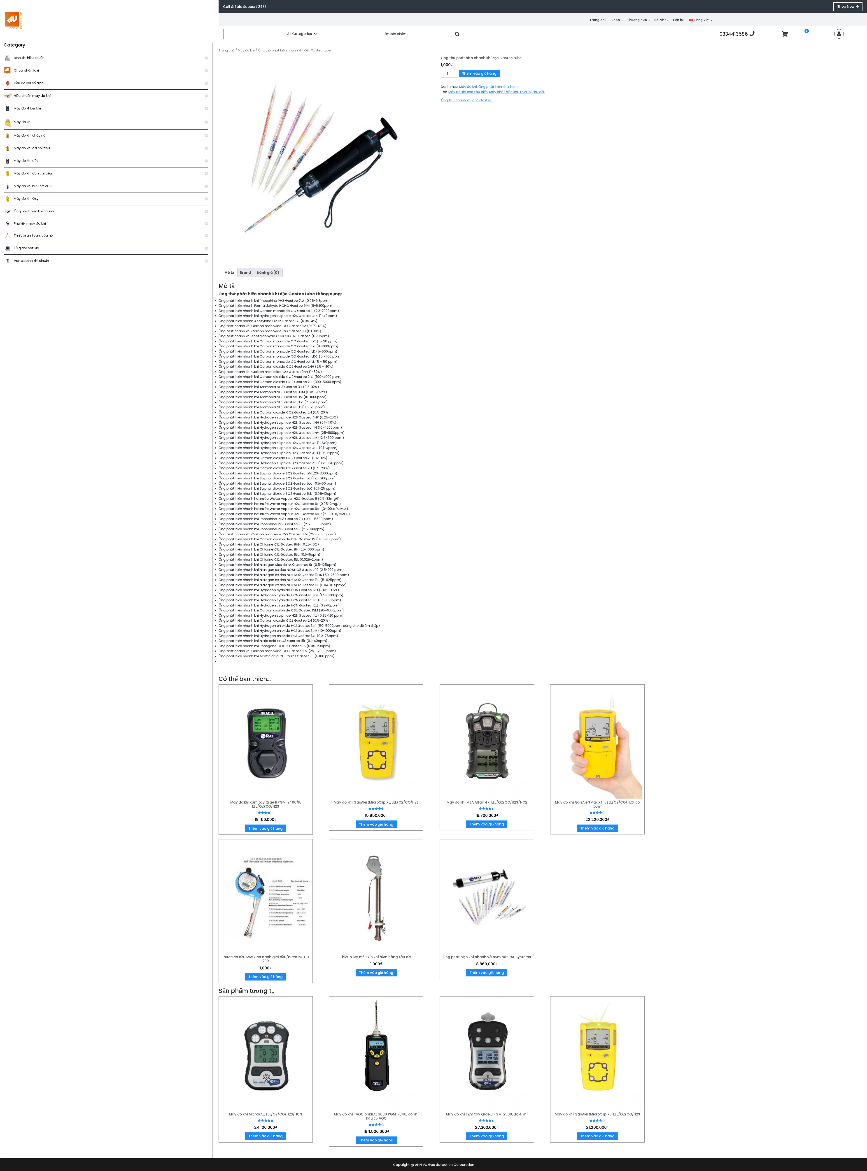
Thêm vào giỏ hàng (479, 73)
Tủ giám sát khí (26, 248)
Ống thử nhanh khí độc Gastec (466, 100)
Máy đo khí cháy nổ (29, 135)
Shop (616, 20)
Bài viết (660, 20)
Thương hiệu (637, 20)
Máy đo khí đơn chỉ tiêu (33, 173)
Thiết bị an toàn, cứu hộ (33, 235)
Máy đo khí (22, 121)
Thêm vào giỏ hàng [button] (265, 828)
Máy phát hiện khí (503, 91)
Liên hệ (678, 20)
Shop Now (849, 7)
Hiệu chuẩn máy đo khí (32, 95)
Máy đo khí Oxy (26, 198)
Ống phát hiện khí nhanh (34, 211)
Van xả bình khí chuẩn (31, 260)
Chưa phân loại (26, 70)
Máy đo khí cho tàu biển (468, 91)
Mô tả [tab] (229, 272)
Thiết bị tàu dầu (532, 91)
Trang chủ (598, 20)
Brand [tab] (245, 272)
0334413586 (737, 33)
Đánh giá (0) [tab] (268, 272)
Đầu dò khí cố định (29, 83)
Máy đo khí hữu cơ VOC (33, 186)
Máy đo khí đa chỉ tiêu (32, 148)
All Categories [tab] (299, 33)
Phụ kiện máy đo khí (30, 223)
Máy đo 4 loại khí (27, 108)
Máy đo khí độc (26, 160)
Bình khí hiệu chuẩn (29, 57)
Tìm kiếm (457, 34)
